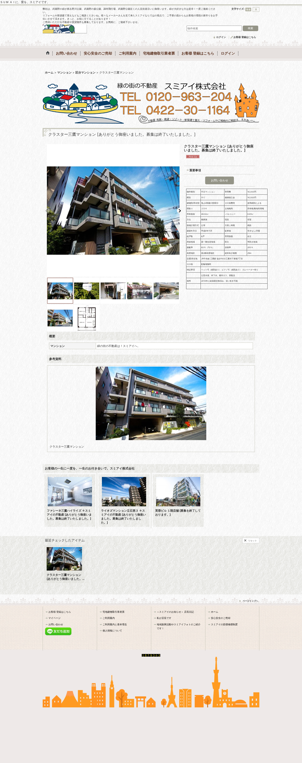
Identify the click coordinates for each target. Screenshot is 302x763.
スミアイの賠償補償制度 (224, 624)
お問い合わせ (219, 180)
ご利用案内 (109, 618)
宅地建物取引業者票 (113, 611)
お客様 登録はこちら (244, 37)
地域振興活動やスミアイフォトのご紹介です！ (179, 626)
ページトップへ (250, 600)
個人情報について (112, 630)
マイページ (54, 618)
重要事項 (195, 170)
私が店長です (164, 618)
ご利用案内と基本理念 (115, 624)
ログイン (221, 37)
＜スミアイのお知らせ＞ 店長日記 (175, 611)
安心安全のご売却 (220, 618)
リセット (252, 540)
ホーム (214, 611)
